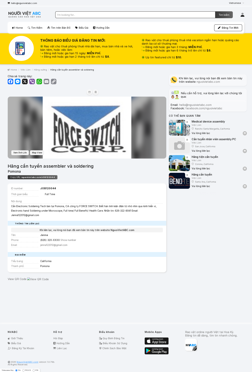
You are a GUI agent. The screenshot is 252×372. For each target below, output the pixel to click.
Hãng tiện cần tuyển (205, 157)
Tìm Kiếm (36, 27)
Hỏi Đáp (58, 338)
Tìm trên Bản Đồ (60, 27)
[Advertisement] (87, 303)
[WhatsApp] (39, 81)
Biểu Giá (83, 27)
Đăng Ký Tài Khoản (23, 348)
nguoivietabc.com (208, 81)
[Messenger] (17, 81)
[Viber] (32, 81)
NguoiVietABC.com (27, 362)
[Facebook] (10, 81)
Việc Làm (26, 69)
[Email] (46, 81)
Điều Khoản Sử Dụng (114, 343)
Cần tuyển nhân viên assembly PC (214, 139)
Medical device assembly (208, 121)
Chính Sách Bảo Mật (114, 348)
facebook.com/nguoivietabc (203, 108)
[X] (25, 81)
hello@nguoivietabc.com (24, 3)
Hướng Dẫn (103, 27)
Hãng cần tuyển (202, 174)
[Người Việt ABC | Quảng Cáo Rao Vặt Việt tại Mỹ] (27, 17)
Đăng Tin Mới (230, 27)
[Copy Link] (53, 81)
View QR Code (17, 279)
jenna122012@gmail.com (53, 244)
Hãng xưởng (40, 69)
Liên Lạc (62, 348)
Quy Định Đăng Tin (113, 338)
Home (19, 27)
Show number (68, 240)
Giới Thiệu (17, 338)
